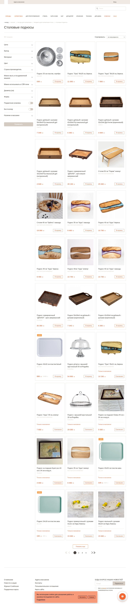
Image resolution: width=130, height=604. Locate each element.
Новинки (107, 16)
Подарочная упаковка (12, 103)
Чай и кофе (54, 16)
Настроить (82, 597)
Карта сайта (39, 589)
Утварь (45, 16)
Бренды (8, 16)
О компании (8, 580)
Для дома (98, 16)
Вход (114, 2)
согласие (103, 588)
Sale (114, 16)
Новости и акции (10, 583)
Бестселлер (8, 109)
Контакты (38, 583)
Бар (62, 16)
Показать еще (80, 546)
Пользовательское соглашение (46, 586)
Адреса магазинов (19, 2)
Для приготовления (33, 16)
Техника (89, 16)
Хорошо (91, 597)
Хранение (79, 16)
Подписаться (119, 583)
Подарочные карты (11, 589)
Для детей (69, 16)
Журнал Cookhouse (11, 586)
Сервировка (18, 16)
